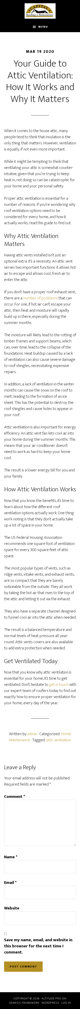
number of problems (40, 298)
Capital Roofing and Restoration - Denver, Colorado (40, 11)
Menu (43, 26)
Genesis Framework (24, 1002)
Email (10, 883)
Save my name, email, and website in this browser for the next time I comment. (38, 946)
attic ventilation (58, 740)
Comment (14, 797)
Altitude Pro (51, 998)
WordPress (50, 1002)
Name (10, 857)
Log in (66, 1002)
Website (11, 908)
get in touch (59, 684)
